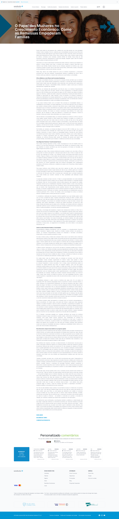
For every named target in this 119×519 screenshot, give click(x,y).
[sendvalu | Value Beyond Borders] (18, 7)
